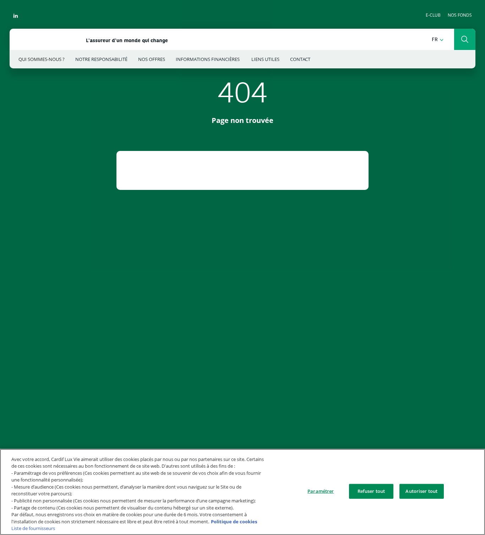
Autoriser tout (421, 491)
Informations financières (208, 59)
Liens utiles (265, 59)
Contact (300, 59)
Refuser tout (371, 491)
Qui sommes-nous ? (41, 59)
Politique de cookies (234, 521)
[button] (437, 40)
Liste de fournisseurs (33, 528)
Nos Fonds (460, 15)
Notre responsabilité (101, 59)
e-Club (433, 15)
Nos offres (151, 59)
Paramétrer (320, 491)
